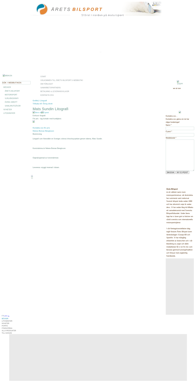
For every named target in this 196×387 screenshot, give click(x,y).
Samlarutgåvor (13, 106)
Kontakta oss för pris (41, 128)
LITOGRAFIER (9, 113)
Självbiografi (12, 98)
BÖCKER (7, 87)
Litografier (7, 321)
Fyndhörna (7, 328)
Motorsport (11, 95)
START (43, 77)
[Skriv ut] (37, 113)
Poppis (5, 326)
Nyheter (5, 323)
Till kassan (7, 333)
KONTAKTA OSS (47, 95)
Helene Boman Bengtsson (43, 131)
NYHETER (7, 110)
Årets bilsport (12, 91)
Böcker (5, 318)
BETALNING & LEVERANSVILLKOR (54, 91)
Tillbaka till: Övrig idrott (42, 104)
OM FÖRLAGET (46, 84)
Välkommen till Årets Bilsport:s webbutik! (61, 80)
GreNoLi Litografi (40, 101)
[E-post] (45, 113)
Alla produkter (9, 330)
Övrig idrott (11, 102)
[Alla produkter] (7, 76)
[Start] (50, 16)
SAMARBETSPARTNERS (50, 88)
